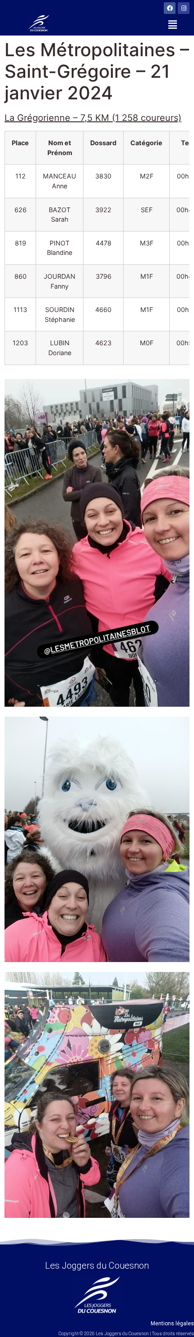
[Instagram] (183, 8)
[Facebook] (170, 8)
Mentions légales (172, 1323)
